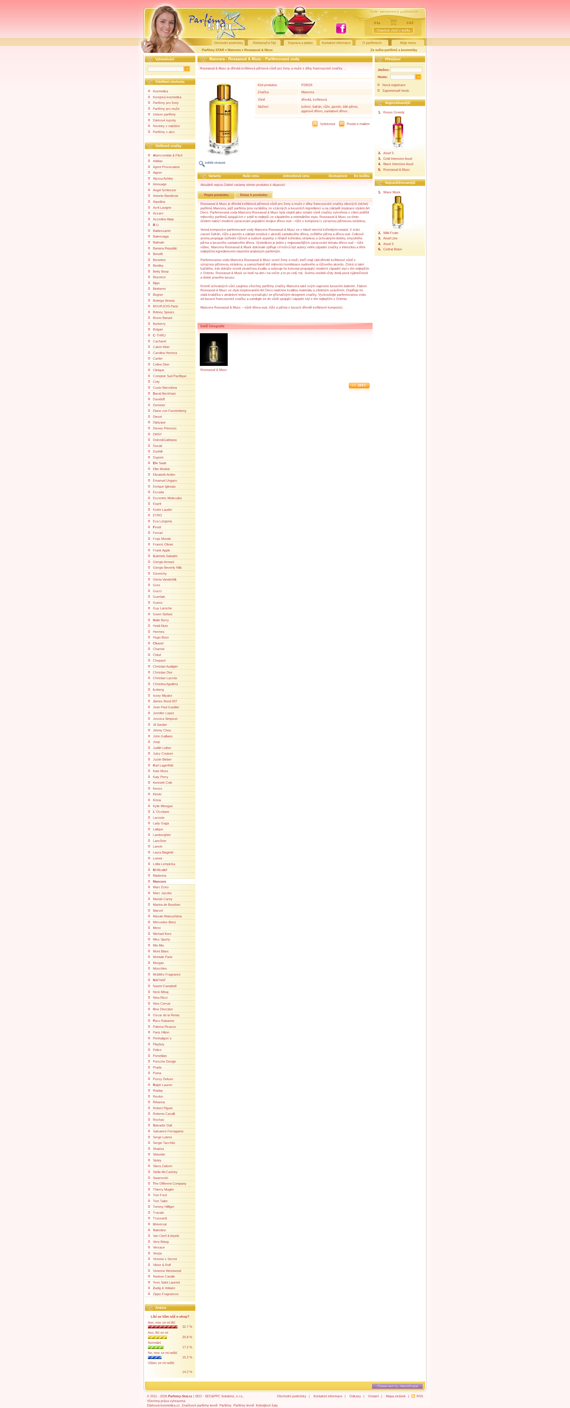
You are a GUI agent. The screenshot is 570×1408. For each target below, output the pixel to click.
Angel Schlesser (164, 190)
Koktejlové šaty (267, 1405)
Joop (156, 742)
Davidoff (159, 399)
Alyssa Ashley (163, 178)
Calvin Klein (161, 347)
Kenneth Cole (162, 782)
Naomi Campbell (164, 986)
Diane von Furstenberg (169, 411)
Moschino (160, 968)
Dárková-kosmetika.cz (163, 1405)
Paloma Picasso (164, 1026)
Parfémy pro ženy (166, 103)
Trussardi (160, 1218)
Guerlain (159, 596)
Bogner (158, 294)
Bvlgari (158, 329)
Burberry (159, 323)
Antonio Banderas (165, 195)
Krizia (157, 800)
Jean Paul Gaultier (166, 707)
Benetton (159, 260)
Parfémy (225, 1405)
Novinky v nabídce (166, 126)
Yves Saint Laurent (166, 1282)
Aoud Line (390, 238)
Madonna (159, 875)
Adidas (158, 161)
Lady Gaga (161, 823)
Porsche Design (164, 1061)
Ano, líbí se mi (158, 1332)
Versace (159, 1247)
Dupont (158, 457)
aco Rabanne (163, 1021)
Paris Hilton (161, 1032)
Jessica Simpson (165, 718)
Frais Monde (162, 539)
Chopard (159, 660)
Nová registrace (394, 85)
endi (157, 527)
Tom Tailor (160, 1201)
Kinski (157, 794)
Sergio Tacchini (164, 1143)
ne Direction (163, 1009)
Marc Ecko (161, 887)
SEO (198, 1396)
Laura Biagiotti (163, 852)
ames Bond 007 (165, 701)
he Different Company (169, 1183)
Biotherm (159, 288)
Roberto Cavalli (164, 1113)
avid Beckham (164, 393)
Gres (156, 585)
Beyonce (159, 277)
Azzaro (158, 213)
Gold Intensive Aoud (397, 158)
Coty (156, 381)
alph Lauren (162, 1085)
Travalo (158, 1212)
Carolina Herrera (165, 353)
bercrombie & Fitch (168, 155)
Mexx (157, 928)
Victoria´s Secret (165, 1259)
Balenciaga (161, 236)
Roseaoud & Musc (258, 50)
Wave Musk (391, 192)
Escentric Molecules (167, 498)
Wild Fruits (390, 233)
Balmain (158, 242)
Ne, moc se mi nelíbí (162, 1353)
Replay (158, 1090)
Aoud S (388, 153)
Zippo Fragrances (166, 1294)
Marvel (158, 910)
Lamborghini (161, 835)
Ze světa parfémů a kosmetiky (393, 50)
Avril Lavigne (162, 207)
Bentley (158, 265)
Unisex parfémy (164, 114)
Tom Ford (160, 1195)
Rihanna (159, 1102)
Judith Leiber (162, 748)
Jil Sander (160, 724)
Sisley (157, 1160)
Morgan (158, 963)
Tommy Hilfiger (163, 1206)
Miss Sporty (161, 939)
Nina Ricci (160, 997)
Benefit (158, 254)
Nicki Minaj (160, 992)
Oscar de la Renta (166, 1015)
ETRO (157, 515)
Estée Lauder (162, 509)
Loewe (157, 858)
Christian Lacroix (165, 678)
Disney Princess (165, 428)
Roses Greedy (394, 112)
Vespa (157, 1253)
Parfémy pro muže (166, 108)
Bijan (156, 283)
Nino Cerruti (161, 1003)
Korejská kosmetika (167, 97)
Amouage (160, 184)
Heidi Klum (160, 626)
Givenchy (160, 573)
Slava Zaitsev (162, 1166)
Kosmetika (160, 91)
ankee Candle (164, 1276)
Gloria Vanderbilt (164, 579)
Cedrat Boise (392, 249)
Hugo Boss (161, 637)
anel (158, 643)
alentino (159, 1230)
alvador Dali (162, 1125)
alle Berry (161, 620)
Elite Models (161, 469)
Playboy (158, 1044)
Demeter (159, 405)
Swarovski (160, 1178)
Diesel (157, 416)
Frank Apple (161, 550)
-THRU (159, 335)
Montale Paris (162, 957)
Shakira (158, 1149)
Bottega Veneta (164, 300)
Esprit (157, 503)
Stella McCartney (165, 1172)
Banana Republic (165, 248)
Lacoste (158, 817)
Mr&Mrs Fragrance (166, 974)
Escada (158, 492)
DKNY (157, 434)
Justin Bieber (162, 759)
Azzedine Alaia (163, 219)
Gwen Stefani (162, 614)
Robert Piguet (162, 1108)
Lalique (158, 829)
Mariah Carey (162, 899)
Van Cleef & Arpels (166, 1236)
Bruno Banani (162, 318)
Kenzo (157, 788)
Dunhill (157, 451)
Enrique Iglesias (164, 486)
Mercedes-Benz (164, 922)
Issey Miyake (162, 695)
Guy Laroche (162, 608)
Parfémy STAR (213, 50)
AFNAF (159, 980)
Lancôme (159, 841)
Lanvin (157, 846)
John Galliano (162, 736)
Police (157, 1050)
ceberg (158, 689)
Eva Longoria (162, 521)
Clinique (158, 370)
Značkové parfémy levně (200, 1405)
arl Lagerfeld (163, 765)
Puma (157, 1073)
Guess (158, 602)
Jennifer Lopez (163, 713)
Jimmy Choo (162, 730)
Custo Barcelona (165, 387)
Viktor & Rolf (162, 1265)
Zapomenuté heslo (395, 90)
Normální (154, 1342)
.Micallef (160, 870)
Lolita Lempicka (164, 864)
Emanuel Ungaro (165, 480)
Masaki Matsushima (167, 916)
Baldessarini (161, 231)
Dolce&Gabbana (165, 440)
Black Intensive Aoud (398, 164)
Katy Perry (160, 777)
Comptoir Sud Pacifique (169, 376)
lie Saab (159, 463)
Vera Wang (161, 1241)
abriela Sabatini (165, 556)
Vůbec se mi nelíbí (161, 1363)
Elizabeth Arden (164, 474)
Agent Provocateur (166, 167)
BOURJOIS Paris (165, 306)
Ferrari (158, 533)
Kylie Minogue (163, 806)
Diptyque (159, 422)
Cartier (158, 358)
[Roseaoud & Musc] (214, 364)
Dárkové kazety (164, 120)
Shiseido (159, 1154)
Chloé (157, 655)
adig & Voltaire (164, 1288)
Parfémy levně (243, 1405)
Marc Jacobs (162, 893)
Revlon (158, 1096)
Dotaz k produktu (253, 195)
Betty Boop (161, 271)
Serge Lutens (162, 1137)
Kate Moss (160, 771)
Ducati (157, 446)
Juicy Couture (163, 753)
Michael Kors (162, 933)
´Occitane (161, 811)
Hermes (158, 631)
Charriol (158, 649)
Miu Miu (158, 945)
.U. (156, 225)
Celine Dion (161, 364)
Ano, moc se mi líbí (161, 1322)
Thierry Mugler (163, 1189)
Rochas (158, 1119)
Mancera (235, 50)
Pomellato (160, 1056)
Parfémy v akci (164, 132)
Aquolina (159, 201)
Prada (157, 1067)
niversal (160, 1224)
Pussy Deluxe (163, 1079)
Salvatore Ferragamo (168, 1131)
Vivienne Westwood (167, 1271)
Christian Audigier (165, 666)
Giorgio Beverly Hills (167, 567)
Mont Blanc (161, 951)
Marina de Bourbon (166, 904)
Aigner (157, 172)
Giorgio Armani (163, 562)
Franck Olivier (163, 544)
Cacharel (159, 341)
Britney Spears (163, 312)
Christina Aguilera (165, 684)
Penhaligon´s (162, 1038)
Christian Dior (162, 672)
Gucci (157, 591)
